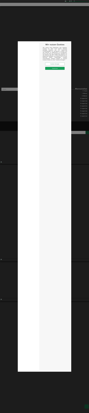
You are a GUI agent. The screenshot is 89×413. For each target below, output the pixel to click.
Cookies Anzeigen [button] (54, 64)
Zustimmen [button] (55, 68)
